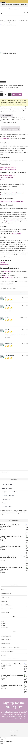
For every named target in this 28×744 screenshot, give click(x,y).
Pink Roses (12, 119)
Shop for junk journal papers (8, 169)
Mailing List (4, 627)
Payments (4, 601)
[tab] (5, 127)
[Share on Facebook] (1, 366)
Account (3, 4)
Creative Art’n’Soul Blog (6, 177)
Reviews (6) (16, 130)
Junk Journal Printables (11, 20)
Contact (3, 623)
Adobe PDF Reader (16, 233)
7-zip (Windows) (4, 264)
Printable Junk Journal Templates (10, 647)
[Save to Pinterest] (1, 370)
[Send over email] (1, 373)
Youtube (2, 180)
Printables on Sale (7, 484)
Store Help (9, 4)
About (3, 625)
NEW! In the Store (6, 640)
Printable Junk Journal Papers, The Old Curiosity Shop (25, 392)
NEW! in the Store (7, 488)
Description (5, 127)
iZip (4, 275)
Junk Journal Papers (23, 20)
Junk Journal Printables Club (7, 175)
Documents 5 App (8, 277)
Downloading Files (6, 593)
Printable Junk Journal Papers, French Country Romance (2, 425)
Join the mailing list (4, 138)
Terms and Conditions (7, 609)
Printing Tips (16, 4)
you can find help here (12, 221)
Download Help (6, 130)
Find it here (17, 102)
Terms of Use (24, 4)
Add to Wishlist (6, 115)
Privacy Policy (5, 612)
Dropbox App (7, 271)
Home (1, 20)
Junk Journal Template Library (10, 492)
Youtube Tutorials (7, 506)
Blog (2, 621)
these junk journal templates (11, 111)
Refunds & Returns (6, 605)
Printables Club (6, 499)
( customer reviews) (12, 87)
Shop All (4, 503)
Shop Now (3, 2)
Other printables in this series (8, 167)
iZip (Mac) (2, 262)
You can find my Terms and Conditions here (11, 201)
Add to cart (17, 94)
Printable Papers (20, 119)
